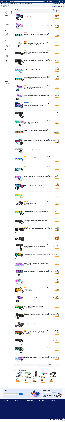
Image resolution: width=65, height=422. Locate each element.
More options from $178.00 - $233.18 (55, 238)
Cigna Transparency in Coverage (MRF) (34, 419)
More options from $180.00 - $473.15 (55, 60)
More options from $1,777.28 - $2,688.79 (56, 332)
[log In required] (23, 14)
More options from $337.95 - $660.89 (55, 25)
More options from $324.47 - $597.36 (55, 113)
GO (24, 9)
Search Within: (16, 9)
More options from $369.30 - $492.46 (55, 340)
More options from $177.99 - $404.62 (55, 176)
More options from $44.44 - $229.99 (55, 34)
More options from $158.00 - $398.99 (55, 228)
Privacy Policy (17, 419)
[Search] (44, 1)
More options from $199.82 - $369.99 (55, 314)
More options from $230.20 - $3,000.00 (55, 357)
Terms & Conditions (14, 419)
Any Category (7, 16)
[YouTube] (57, 419)
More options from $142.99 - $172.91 (55, 194)
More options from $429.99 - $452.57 (55, 297)
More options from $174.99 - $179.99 (55, 211)
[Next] (58, 9)
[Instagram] (53, 419)
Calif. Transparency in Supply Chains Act (26, 419)
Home (1, 5)
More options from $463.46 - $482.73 (55, 246)
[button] (7, 1)
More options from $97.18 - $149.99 (55, 254)
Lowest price (26, 41)
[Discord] (60, 419)
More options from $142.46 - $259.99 (55, 280)
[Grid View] (58, 11)
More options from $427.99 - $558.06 (55, 95)
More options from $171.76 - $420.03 (55, 70)
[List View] (56, 11)
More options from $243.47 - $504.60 (55, 186)
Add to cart (57, 18)
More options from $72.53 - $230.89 (55, 288)
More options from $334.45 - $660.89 (55, 16)
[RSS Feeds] (63, 6)
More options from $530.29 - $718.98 (55, 140)
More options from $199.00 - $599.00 (55, 271)
